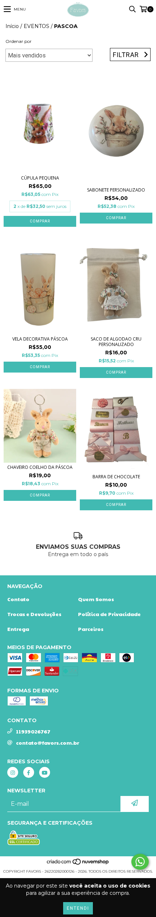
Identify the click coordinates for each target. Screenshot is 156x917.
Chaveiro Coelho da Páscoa (40, 467)
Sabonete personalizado (116, 190)
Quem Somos (96, 599)
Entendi (78, 908)
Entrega (18, 628)
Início (12, 26)
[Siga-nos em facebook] (28, 772)
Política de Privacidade (109, 614)
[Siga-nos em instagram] (12, 772)
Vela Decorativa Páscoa (40, 339)
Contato (18, 599)
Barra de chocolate (116, 476)
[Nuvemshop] (78, 864)
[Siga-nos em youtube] (44, 772)
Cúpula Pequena (40, 178)
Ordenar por (18, 41)
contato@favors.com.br (47, 742)
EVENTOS (36, 26)
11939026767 (33, 731)
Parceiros (90, 628)
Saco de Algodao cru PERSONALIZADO (116, 341)
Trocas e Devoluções (34, 614)
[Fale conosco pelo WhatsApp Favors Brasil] (140, 862)
